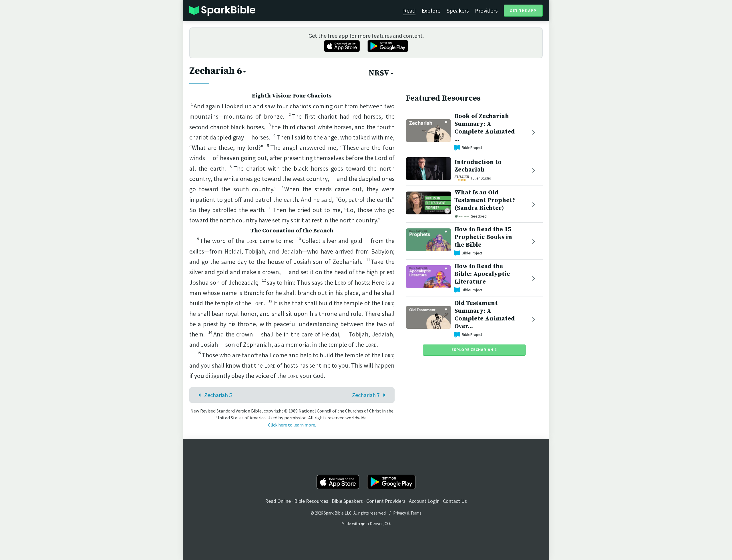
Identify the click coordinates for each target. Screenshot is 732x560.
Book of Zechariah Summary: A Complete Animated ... (484, 127)
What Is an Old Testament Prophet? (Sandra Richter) (484, 200)
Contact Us (455, 501)
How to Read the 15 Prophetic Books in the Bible (483, 237)
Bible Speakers (347, 501)
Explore (431, 10)
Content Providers (385, 501)
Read (409, 10)
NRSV (379, 73)
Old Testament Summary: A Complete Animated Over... (484, 314)
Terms (415, 513)
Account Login (424, 501)
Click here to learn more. (292, 425)
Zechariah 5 (218, 394)
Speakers (458, 10)
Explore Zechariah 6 (474, 349)
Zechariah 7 (366, 394)
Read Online (278, 501)
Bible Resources (311, 501)
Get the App (523, 10)
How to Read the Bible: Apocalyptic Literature (482, 274)
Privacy (399, 513)
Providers (486, 10)
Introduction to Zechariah (478, 166)
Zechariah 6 (215, 71)
